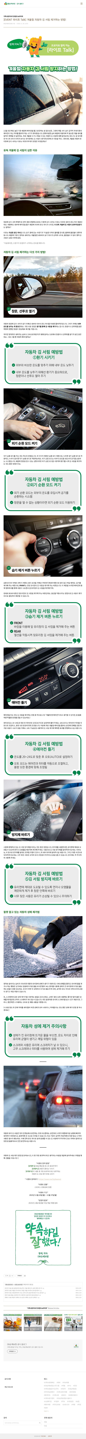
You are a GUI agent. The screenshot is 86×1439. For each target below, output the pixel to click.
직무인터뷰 (56, 1404)
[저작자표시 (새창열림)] (25, 1276)
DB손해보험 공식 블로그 (17, 1344)
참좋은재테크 (73, 1395)
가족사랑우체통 (62, 1392)
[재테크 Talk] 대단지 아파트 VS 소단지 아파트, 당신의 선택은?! (21, 1297)
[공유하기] (9, 1275)
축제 (59, 1382)
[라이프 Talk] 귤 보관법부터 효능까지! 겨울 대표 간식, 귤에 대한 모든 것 (23, 1288)
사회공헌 (70, 1401)
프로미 (64, 1389)
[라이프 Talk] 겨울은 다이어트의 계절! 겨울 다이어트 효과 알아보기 (22, 1290)
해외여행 (47, 1404)
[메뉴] (81, 3)
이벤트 (57, 1401)
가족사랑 (56, 1395)
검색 (40, 1423)
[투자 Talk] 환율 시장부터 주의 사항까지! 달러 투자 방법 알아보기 (22, 1295)
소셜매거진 (48, 1401)
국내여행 (66, 1382)
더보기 (46, 1411)
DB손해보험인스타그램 (52, 1386)
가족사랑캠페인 (49, 1382)
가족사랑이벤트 (49, 1398)
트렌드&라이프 (19, 1284)
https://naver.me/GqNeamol (50, 1179)
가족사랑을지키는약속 (52, 1389)
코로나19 (66, 1404)
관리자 (50, 1436)
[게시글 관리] (12, 1275)
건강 (75, 1386)
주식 (69, 1386)
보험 (78, 1401)
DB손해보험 (72, 1389)
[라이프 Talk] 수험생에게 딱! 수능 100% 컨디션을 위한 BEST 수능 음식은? (24, 1293)
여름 (63, 1386)
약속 (63, 1401)
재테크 (64, 1395)
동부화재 (73, 1392)
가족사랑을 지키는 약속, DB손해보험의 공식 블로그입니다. (25, 1347)
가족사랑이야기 (9, 1284)
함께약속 (47, 1395)
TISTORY (43, 1436)
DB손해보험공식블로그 (65, 1398)
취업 (79, 1404)
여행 (73, 1404)
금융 (46, 1408)
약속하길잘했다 (49, 1392)
